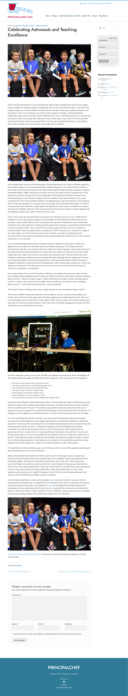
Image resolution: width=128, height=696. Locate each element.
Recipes (55, 16)
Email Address (103, 40)
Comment (16, 595)
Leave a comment (42, 25)
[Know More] (64, 682)
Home (47, 16)
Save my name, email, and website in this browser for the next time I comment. (47, 634)
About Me (86, 16)
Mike (32, 25)
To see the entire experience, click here (24, 554)
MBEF (50, 485)
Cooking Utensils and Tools (70, 16)
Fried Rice (111, 92)
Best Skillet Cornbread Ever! (20, 572)
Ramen (109, 84)
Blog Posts (103, 16)
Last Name (102, 54)
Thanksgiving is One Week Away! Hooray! (73, 572)
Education (18, 565)
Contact (94, 16)
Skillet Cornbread (106, 80)
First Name (102, 47)
